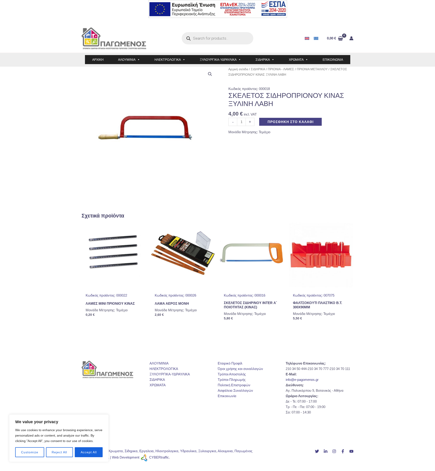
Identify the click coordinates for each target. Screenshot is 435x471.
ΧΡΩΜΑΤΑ (296, 59)
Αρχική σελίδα (238, 69)
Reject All (59, 452)
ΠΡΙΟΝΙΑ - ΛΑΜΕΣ (281, 69)
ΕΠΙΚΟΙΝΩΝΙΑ (333, 59)
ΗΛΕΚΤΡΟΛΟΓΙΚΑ (168, 59)
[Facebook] (343, 451)
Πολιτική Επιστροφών (234, 385)
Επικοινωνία (227, 396)
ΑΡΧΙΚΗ (98, 59)
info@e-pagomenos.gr (302, 380)
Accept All (89, 452)
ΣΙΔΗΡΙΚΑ (263, 59)
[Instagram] (334, 451)
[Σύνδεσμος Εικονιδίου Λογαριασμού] (351, 38)
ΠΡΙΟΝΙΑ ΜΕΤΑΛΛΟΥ (312, 69)
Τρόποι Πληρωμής (232, 380)
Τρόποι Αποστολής (232, 374)
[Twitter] (317, 451)
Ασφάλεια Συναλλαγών (235, 390)
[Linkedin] (326, 451)
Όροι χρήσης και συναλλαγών (240, 369)
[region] (59, 438)
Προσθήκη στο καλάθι (291, 122)
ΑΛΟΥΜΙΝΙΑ (126, 59)
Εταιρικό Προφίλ (230, 363)
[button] (210, 74)
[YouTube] (351, 451)
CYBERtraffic (159, 457)
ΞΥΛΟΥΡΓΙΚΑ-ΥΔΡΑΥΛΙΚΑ (218, 59)
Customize (29, 452)
